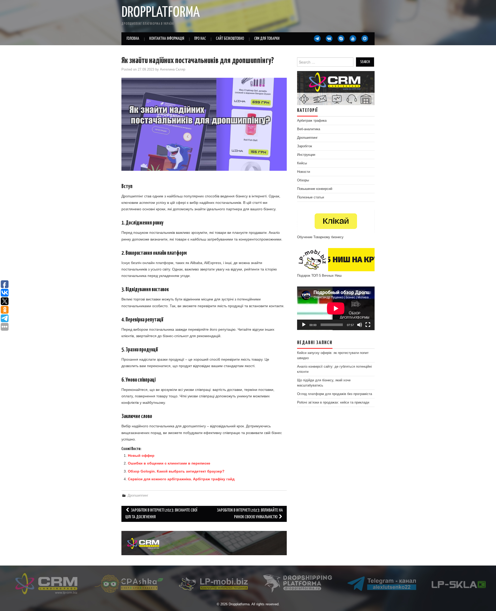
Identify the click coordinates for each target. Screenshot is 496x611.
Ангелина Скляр (172, 69)
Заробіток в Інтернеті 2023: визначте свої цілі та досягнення (161, 513)
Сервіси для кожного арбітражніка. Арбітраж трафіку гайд (181, 479)
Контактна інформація (166, 39)
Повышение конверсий (314, 189)
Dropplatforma (160, 12)
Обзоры (303, 180)
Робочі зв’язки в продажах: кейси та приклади (333, 402)
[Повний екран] (367, 324)
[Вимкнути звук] (359, 324)
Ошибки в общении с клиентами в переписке (169, 463)
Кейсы (302, 163)
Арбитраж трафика (312, 120)
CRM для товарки (267, 39)
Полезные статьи (310, 197)
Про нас (200, 39)
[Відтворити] (303, 324)
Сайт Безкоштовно (230, 39)
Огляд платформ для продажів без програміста (334, 394)
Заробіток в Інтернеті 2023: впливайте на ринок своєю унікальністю (250, 513)
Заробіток (304, 146)
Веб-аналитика (308, 129)
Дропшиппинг (138, 495)
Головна (133, 39)
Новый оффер (141, 455)
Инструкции (306, 155)
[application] (336, 308)
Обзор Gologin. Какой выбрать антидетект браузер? (176, 471)
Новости (303, 172)
